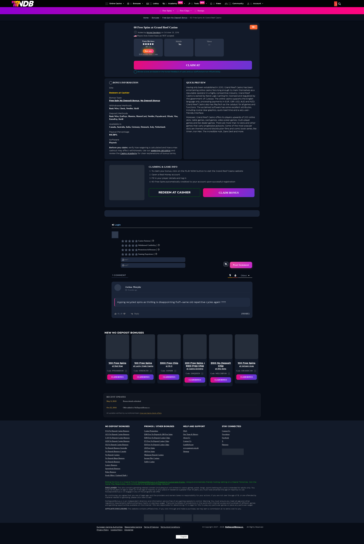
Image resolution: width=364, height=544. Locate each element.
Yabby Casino (149, 462)
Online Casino (115, 3)
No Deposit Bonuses (112, 462)
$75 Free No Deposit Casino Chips (156, 441)
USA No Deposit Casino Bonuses (117, 431)
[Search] (339, 3)
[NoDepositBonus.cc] (22, 3)
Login (117, 225)
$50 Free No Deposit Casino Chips (156, 445)
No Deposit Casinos (112, 455)
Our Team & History (190, 434)
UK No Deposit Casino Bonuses (116, 445)
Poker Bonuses (110, 472)
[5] (136, 241)
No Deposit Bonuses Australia (116, 448)
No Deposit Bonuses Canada (115, 452)
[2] (126, 241)
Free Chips (184, 11)
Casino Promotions (151, 431)
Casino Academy (128, 154)
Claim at (193, 65)
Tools (199, 3)
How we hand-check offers (151, 413)
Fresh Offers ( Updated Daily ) (116, 475)
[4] (133, 241)
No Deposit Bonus (150, 101)
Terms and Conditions (170, 527)
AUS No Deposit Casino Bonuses (117, 434)
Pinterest (225, 445)
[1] (122, 241)
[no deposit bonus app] (234, 456)
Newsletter (226, 434)
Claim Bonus (229, 192)
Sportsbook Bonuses (112, 469)
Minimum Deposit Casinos (154, 455)
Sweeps (200, 11)
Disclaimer (128, 530)
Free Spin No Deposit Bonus (124, 101)
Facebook (225, 438)
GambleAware (188, 445)
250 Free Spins (149, 448)
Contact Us (187, 441)
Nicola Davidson (154, 32)
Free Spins (167, 11)
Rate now (148, 51)
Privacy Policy (103, 530)
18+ (254, 27)
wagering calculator (161, 151)
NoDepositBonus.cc (146, 482)
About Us (186, 438)
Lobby (156, 3)
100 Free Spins (149, 452)
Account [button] (257, 3)
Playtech (113, 143)
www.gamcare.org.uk (191, 448)
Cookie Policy (116, 530)
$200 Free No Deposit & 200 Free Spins (158, 434)
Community (238, 3)
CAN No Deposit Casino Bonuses (117, 438)
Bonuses (137, 3)
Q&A (185, 431)
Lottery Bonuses (111, 465)
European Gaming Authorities (110, 527)
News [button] (218, 3)
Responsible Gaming (133, 527)
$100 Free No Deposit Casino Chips (157, 438)
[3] (129, 241)
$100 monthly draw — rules (148, 54)
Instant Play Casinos (151, 458)
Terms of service (151, 527)
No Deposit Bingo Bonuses (115, 458)
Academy (175, 3)
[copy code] (126, 371)
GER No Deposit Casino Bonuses (117, 441)
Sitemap (186, 452)
